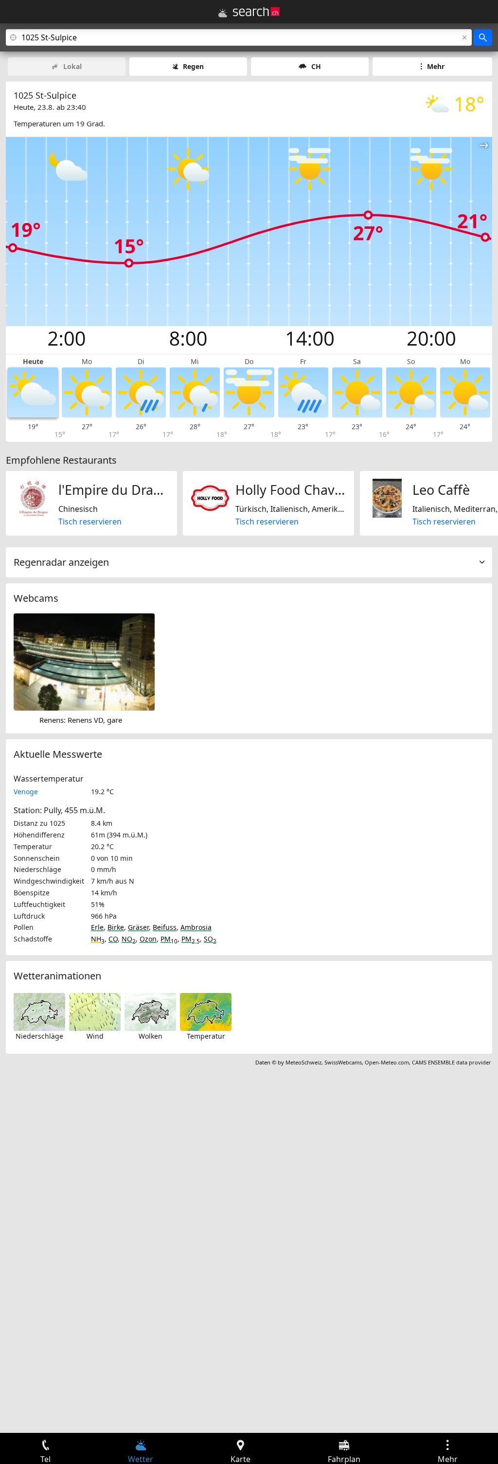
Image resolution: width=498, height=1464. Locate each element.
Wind (95, 1036)
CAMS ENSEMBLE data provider (451, 1062)
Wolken (150, 1036)
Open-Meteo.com (387, 1062)
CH (316, 66)
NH (98, 938)
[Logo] (256, 12)
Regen (193, 66)
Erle (97, 927)
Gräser (138, 927)
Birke (115, 927)
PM (169, 938)
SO (210, 938)
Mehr (436, 66)
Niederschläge (39, 1036)
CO (113, 938)
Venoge (26, 791)
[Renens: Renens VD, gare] (84, 661)
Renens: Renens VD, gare (80, 720)
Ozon (148, 938)
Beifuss (165, 927)
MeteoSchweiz (303, 1062)
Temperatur (206, 1036)
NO (129, 938)
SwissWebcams (343, 1062)
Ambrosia (196, 927)
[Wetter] (222, 13)
